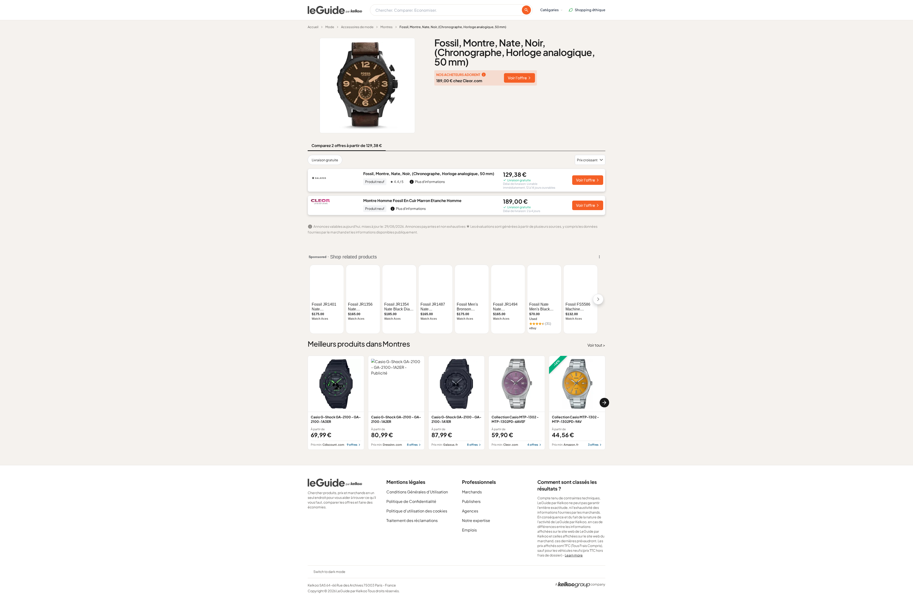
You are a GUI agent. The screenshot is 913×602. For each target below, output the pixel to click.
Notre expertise (476, 520)
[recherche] (526, 10)
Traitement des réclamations (412, 520)
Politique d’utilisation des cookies (416, 510)
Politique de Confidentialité (411, 501)
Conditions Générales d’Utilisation (417, 491)
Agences (470, 510)
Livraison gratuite (325, 160)
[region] (456, 403)
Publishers (471, 501)
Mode (329, 27)
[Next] (604, 402)
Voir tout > (596, 345)
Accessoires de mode (357, 27)
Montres (386, 27)
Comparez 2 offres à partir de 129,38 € (346, 145)
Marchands (472, 491)
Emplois (469, 529)
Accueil (313, 27)
